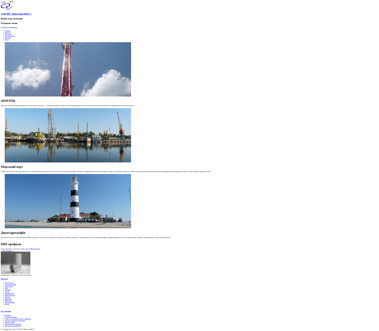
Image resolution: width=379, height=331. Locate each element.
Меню (7, 39)
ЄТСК (7, 292)
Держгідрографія (10, 284)
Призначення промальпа (13, 326)
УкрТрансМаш (10, 302)
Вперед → (10, 251)
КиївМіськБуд (9, 293)
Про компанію (9, 36)
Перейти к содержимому (9, 27)
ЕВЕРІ (7, 304)
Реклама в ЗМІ (10, 322)
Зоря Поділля (9, 283)
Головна (7, 31)
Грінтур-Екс (9, 286)
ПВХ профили (35, 249)
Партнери (8, 34)
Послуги (8, 32)
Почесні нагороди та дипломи (15, 320)
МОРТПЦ (8, 300)
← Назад (4, 251)
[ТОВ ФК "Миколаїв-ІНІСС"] (7, 10)
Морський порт (10, 295)
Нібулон (7, 297)
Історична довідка (11, 317)
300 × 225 (25, 249)
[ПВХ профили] (15, 273)
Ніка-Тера (8, 299)
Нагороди (8, 315)
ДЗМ (6, 288)
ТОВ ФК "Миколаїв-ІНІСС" (16, 14)
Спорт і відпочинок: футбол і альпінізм (18, 319)
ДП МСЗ (8, 290)
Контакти (8, 38)
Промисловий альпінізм (13, 324)
